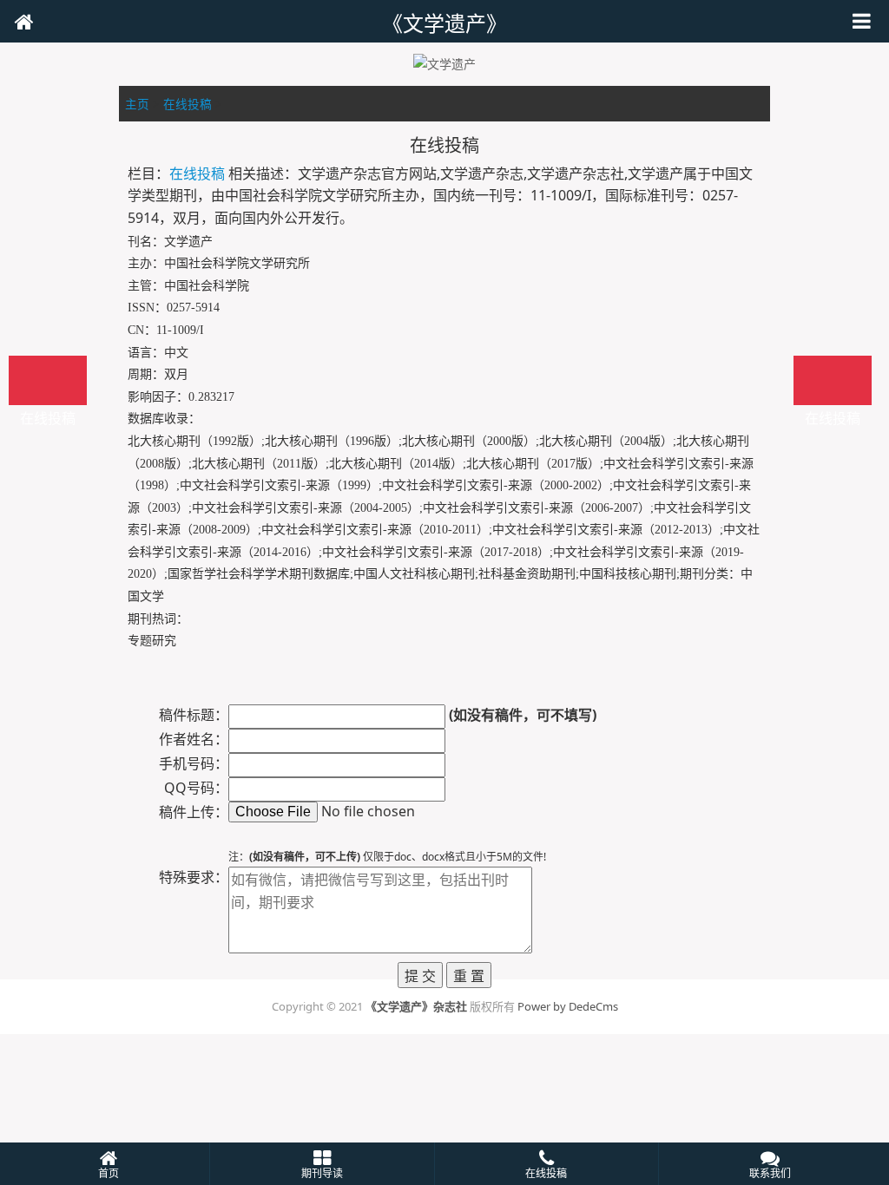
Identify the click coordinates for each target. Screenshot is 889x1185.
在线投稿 (187, 103)
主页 (137, 103)
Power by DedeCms (567, 1006)
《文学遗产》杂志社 (416, 1006)
